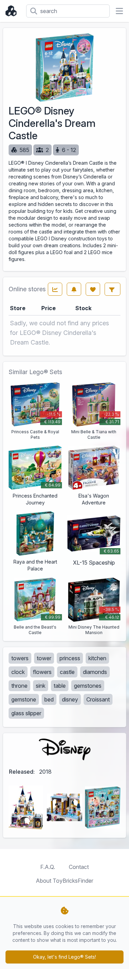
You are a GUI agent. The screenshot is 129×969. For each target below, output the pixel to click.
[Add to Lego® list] (93, 289)
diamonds (95, 671)
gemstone (23, 699)
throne (19, 685)
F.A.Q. (47, 866)
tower (44, 658)
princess (70, 658)
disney (70, 699)
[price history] (55, 289)
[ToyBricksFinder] (13, 11)
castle (67, 671)
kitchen (97, 658)
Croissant (98, 699)
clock (18, 671)
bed (49, 699)
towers (20, 658)
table (60, 685)
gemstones (87, 685)
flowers (42, 671)
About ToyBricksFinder (64, 880)
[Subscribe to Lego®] (74, 289)
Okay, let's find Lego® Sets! (64, 957)
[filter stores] (112, 289)
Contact (79, 866)
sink (40, 685)
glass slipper (26, 713)
